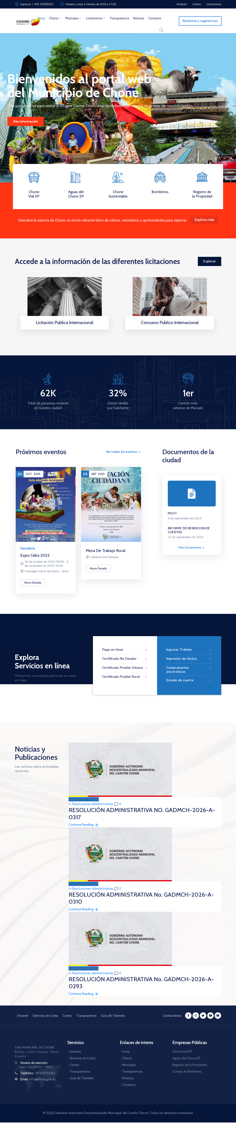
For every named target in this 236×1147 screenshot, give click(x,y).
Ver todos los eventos (122, 452)
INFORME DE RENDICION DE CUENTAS (189, 530)
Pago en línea (112, 649)
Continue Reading (81, 824)
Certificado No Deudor (119, 658)
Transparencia (119, 18)
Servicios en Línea (45, 1015)
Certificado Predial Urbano (122, 667)
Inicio (41, 18)
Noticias (138, 18)
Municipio (72, 18)
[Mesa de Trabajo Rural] (111, 504)
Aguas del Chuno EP (76, 194)
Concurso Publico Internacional (170, 322)
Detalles (63, 328)
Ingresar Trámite (179, 649)
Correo (67, 1015)
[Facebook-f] (188, 1015)
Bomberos (160, 192)
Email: (37, 1079)
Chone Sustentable (118, 194)
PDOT (172, 513)
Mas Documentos (190, 547)
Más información (25, 121)
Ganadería (27, 548)
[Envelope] (218, 1015)
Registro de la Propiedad (202, 194)
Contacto (154, 18)
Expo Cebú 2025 (34, 555)
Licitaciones (94, 18)
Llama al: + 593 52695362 (36, 4)
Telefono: (37, 1073)
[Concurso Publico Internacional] (170, 300)
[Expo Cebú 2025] (46, 504)
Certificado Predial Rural (121, 676)
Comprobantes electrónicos (177, 669)
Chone (53, 18)
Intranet (22, 1015)
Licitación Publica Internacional (64, 322)
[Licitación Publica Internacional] (64, 300)
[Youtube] (210, 1015)
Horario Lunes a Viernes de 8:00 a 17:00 (90, 4)
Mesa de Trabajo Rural (105, 550)
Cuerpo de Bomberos (187, 1071)
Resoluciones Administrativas (92, 804)
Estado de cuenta (179, 680)
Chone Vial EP (33, 194)
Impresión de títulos (181, 658)
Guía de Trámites (113, 1015)
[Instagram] (195, 1015)
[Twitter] (203, 1015)
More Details (32, 582)
